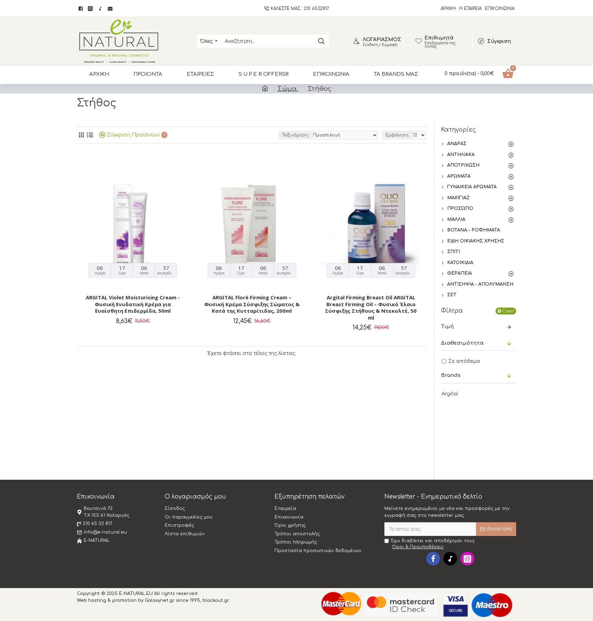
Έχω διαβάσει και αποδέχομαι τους (433, 543)
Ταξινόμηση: (295, 135)
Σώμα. (288, 88)
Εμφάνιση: (397, 135)
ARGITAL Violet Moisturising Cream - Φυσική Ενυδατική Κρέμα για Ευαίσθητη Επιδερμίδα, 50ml (133, 304)
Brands (451, 375)
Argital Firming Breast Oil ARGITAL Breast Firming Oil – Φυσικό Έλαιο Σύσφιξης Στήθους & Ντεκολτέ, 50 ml (371, 307)
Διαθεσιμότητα (462, 343)
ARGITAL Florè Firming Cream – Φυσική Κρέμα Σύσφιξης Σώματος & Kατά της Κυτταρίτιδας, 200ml (252, 304)
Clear (508, 311)
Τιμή (447, 327)
